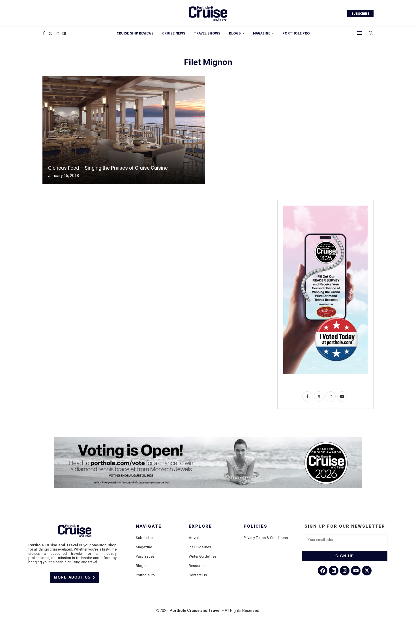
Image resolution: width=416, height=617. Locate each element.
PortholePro (145, 575)
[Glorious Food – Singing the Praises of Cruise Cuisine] (123, 130)
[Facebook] (43, 33)
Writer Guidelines (202, 556)
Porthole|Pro (296, 33)
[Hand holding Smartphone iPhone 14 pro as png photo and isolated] (325, 208)
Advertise (196, 538)
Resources (197, 566)
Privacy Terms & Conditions (266, 538)
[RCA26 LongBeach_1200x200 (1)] (208, 439)
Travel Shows (207, 33)
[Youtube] (356, 570)
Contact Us (198, 575)
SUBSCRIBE (360, 13)
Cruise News (173, 33)
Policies (255, 526)
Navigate (149, 526)
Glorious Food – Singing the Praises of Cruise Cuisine (108, 168)
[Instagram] (57, 33)
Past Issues (145, 556)
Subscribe (144, 538)
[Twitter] (50, 33)
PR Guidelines (200, 547)
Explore (200, 526)
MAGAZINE (261, 33)
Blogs (235, 33)
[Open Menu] (359, 33)
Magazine (144, 547)
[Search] (371, 33)
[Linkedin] (64, 33)
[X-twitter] (367, 570)
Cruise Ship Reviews (135, 33)
